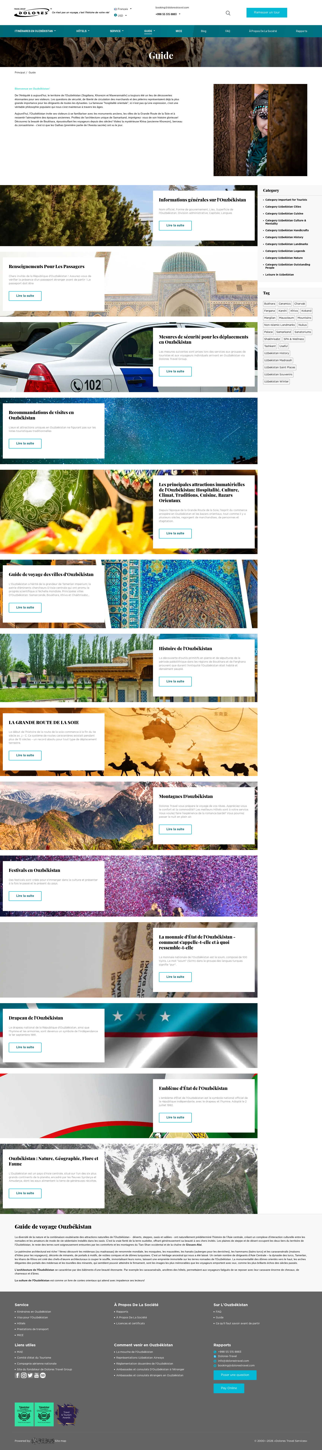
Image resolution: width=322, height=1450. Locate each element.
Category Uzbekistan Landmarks (286, 244)
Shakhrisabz (272, 339)
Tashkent (270, 346)
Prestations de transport (33, 1329)
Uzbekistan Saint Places (279, 367)
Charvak (299, 304)
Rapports (301, 31)
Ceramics (285, 304)
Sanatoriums (303, 332)
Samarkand (283, 332)
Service (115, 31)
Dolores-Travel (227, 1356)
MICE (20, 1335)
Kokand (306, 311)
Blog (203, 31)
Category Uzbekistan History (284, 237)
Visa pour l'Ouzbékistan (32, 1318)
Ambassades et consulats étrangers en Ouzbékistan (149, 1375)
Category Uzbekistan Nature (284, 258)
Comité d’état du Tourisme (34, 1358)
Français (123, 9)
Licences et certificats (130, 1323)
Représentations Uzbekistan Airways (140, 1358)
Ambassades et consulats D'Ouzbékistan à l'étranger (150, 1369)
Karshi (283, 311)
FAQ (227, 31)
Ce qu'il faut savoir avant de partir (238, 1323)
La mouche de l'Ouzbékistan (134, 1352)
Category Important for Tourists (286, 200)
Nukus (303, 325)
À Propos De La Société (263, 31)
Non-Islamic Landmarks (279, 325)
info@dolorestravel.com (233, 1361)
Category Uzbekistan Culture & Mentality (285, 222)
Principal (20, 73)
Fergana (269, 311)
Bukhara (269, 304)
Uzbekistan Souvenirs (278, 374)
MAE (20, 1352)
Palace (268, 332)
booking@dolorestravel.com (172, 8)
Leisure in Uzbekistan (279, 275)
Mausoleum (286, 318)
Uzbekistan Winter (276, 382)
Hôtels (81, 31)
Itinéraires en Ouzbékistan (34, 31)
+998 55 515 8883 (166, 14)
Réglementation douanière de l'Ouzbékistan (144, 1364)
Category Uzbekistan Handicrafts (287, 230)
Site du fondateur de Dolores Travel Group (44, 1369)
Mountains (304, 318)
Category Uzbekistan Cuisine (284, 214)
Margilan (269, 318)
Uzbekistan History (276, 353)
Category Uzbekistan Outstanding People (287, 266)
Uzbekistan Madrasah (278, 360)
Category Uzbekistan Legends (285, 251)
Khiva (294, 311)
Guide (148, 31)
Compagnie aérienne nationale (36, 1364)
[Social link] (17, 1375)
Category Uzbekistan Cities (283, 207)
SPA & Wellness (294, 339)
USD (120, 16)
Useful (284, 346)
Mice (179, 31)
